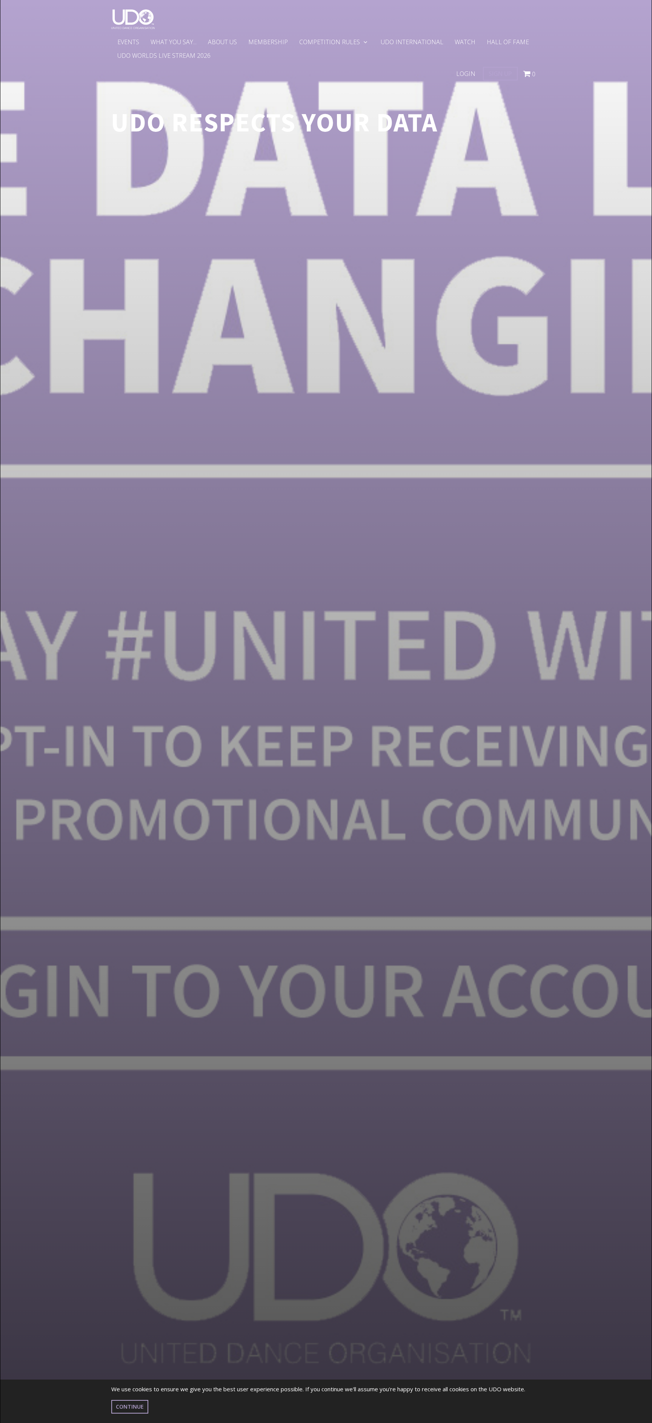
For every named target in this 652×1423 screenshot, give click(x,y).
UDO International (412, 42)
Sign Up (500, 74)
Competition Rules (330, 42)
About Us (222, 42)
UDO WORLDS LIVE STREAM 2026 (164, 55)
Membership (268, 42)
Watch (465, 42)
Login (465, 74)
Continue (130, 1406)
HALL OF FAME (508, 42)
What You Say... (174, 42)
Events (128, 42)
